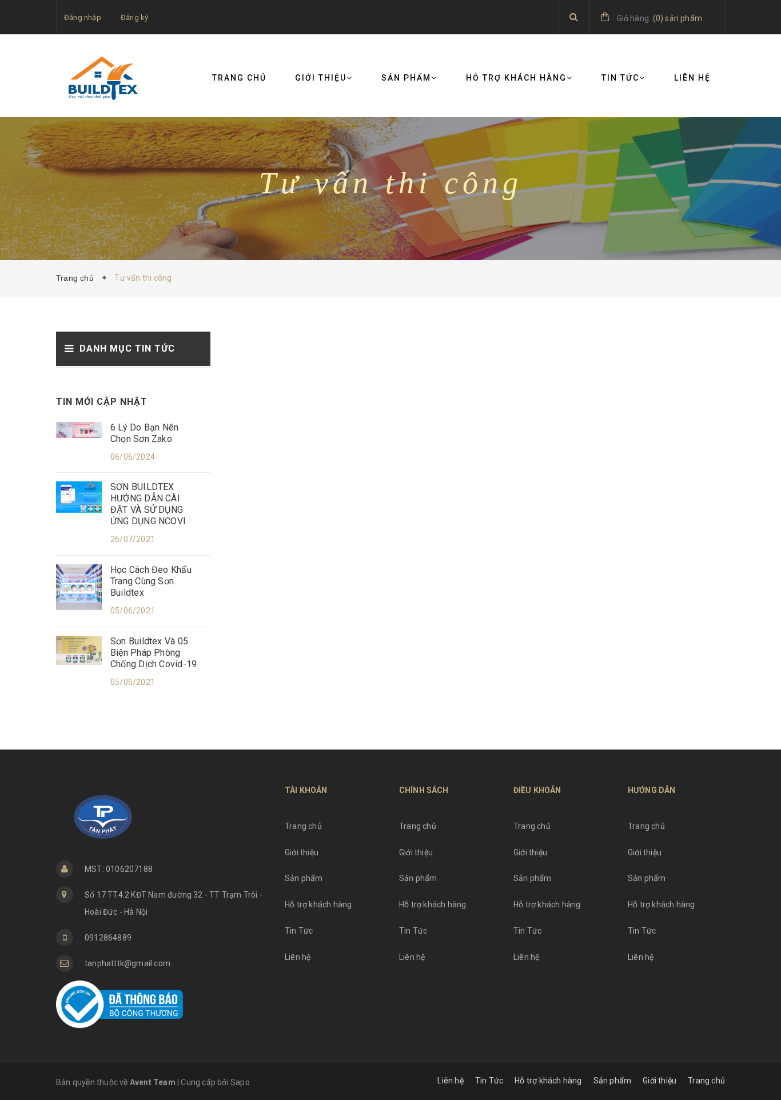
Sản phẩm (406, 77)
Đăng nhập (82, 17)
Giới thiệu (320, 77)
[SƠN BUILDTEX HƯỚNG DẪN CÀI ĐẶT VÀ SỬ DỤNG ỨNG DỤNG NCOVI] (79, 496)
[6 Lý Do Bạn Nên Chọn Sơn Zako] (79, 429)
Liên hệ (692, 77)
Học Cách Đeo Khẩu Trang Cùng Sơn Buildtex (151, 581)
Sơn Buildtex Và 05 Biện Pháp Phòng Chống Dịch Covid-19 (153, 652)
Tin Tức (620, 77)
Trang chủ (239, 77)
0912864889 (108, 937)
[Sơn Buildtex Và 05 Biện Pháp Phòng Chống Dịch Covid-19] (79, 649)
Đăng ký (134, 17)
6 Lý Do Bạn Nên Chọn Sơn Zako (144, 433)
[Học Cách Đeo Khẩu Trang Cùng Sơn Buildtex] (79, 586)
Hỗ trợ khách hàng (516, 77)
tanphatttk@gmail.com (127, 963)
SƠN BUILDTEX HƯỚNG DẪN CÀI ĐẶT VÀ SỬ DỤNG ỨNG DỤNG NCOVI (148, 504)
